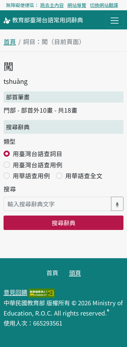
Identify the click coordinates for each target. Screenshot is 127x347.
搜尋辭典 (63, 222)
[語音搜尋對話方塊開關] (117, 204)
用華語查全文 (83, 175)
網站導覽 (76, 5)
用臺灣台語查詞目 (37, 153)
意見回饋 (15, 292)
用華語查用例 (31, 175)
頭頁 (75, 272)
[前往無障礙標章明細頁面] (42, 292)
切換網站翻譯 (104, 5)
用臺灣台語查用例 (37, 164)
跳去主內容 (52, 5)
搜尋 (10, 188)
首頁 (10, 41)
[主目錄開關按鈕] (114, 20)
